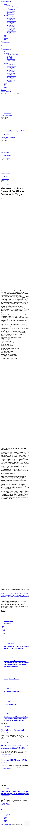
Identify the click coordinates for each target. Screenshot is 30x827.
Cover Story (10, 8)
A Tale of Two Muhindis (5, 173)
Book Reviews (11, 12)
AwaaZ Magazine (6, 824)
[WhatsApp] (1, 47)
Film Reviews (10, 14)
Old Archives (10, 33)
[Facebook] (1, 43)
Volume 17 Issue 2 (11, 31)
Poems (8, 701)
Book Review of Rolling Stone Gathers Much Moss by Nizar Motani (14, 109)
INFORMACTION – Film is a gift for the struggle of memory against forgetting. (15, 793)
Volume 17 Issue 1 (11, 32)
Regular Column (11, 9)
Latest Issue (7, 5)
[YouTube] (1, 46)
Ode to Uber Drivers (11, 704)
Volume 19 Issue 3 (11, 21)
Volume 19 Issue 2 (11, 22)
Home (5, 4)
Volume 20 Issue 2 (11, 18)
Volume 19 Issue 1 (11, 23)
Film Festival (7, 184)
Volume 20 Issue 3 (11, 16)
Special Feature (11, 11)
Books (5, 39)
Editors (5, 35)
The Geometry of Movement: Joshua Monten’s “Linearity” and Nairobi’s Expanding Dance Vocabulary (16, 718)
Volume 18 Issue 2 (11, 26)
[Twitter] (1, 45)
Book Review (7, 113)
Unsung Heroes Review (5, 152)
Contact (6, 38)
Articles (6, 176)
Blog (5, 36)
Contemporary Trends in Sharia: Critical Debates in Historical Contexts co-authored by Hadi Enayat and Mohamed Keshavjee (14, 131)
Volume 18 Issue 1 (11, 28)
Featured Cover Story (12, 6)
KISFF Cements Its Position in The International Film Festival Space (15, 747)
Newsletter (3, 90)
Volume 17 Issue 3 (11, 29)
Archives (6, 15)
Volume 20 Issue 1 (11, 19)
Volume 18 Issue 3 (11, 25)
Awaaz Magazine (8, 621)
